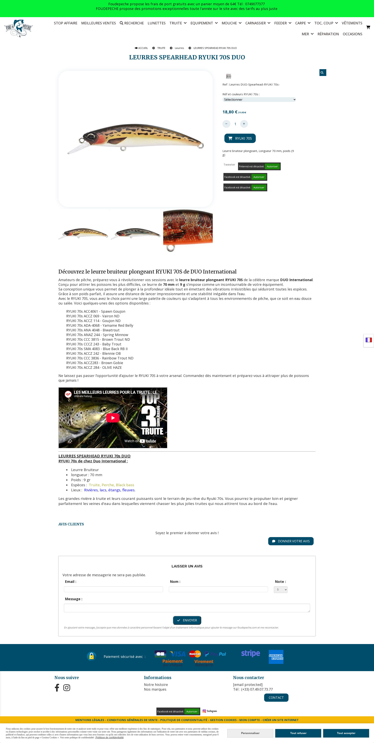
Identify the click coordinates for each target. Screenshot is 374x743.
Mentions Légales (89, 720)
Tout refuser (298, 733)
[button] (207, 233)
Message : (73, 599)
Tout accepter (346, 733)
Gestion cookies (223, 720)
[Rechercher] (322, 72)
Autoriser (272, 166)
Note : (280, 581)
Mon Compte (249, 720)
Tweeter (229, 164)
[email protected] (248, 684)
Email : (70, 581)
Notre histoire (156, 684)
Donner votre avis (293, 541)
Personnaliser (250, 733)
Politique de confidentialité (183, 720)
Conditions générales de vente (132, 720)
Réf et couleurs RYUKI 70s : (241, 94)
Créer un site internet (281, 720)
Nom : (175, 581)
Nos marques (155, 689)
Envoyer (189, 620)
